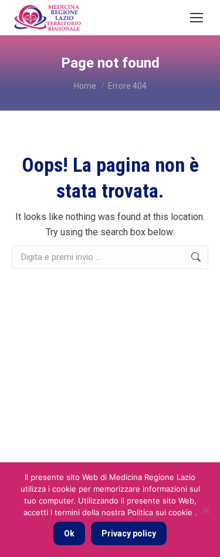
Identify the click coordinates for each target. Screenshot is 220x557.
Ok (69, 533)
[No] (205, 510)
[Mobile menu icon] (196, 17)
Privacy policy (128, 533)
